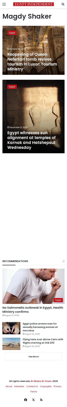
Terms (33, 391)
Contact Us (32, 386)
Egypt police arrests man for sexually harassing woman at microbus (40, 327)
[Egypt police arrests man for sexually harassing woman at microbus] (11, 328)
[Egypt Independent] (33, 4)
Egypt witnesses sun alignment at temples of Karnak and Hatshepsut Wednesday (31, 140)
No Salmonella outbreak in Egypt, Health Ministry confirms (32, 310)
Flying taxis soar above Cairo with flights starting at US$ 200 (43, 341)
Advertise (19, 386)
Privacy (57, 386)
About (9, 386)
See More (33, 356)
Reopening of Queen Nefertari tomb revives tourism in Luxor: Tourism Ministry (32, 62)
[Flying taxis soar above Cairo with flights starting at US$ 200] (11, 344)
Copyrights (46, 386)
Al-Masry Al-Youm (41, 381)
